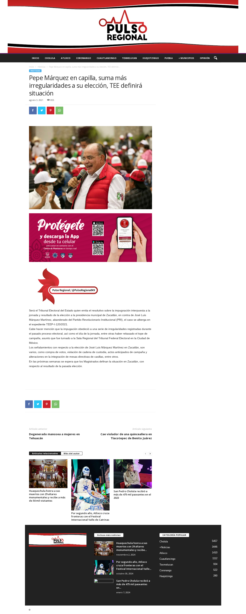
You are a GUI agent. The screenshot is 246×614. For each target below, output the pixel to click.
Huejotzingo (151, 58)
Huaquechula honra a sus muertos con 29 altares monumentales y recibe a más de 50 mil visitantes (47, 495)
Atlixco (65, 58)
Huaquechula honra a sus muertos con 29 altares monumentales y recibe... (131, 546)
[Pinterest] (50, 110)
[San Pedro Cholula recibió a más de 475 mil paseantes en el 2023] (133, 474)
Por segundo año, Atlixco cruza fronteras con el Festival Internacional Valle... (133, 565)
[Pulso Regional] (123, 26)
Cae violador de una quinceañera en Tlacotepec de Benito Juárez (126, 436)
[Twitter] (42, 110)
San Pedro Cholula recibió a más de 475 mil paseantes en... (133, 584)
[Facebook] (33, 110)
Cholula (50, 58)
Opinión (205, 58)
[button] (215, 58)
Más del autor (72, 453)
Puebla (169, 58)
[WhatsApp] (59, 110)
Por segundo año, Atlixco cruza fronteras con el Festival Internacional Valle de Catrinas (90, 516)
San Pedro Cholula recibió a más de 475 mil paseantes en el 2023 (132, 494)
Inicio (35, 58)
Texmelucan (129, 58)
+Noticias (41, 66)
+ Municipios (186, 58)
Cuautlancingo (106, 58)
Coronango (83, 58)
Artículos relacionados (45, 453)
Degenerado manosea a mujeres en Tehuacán (54, 436)
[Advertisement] (90, 379)
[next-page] (150, 454)
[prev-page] (145, 454)
